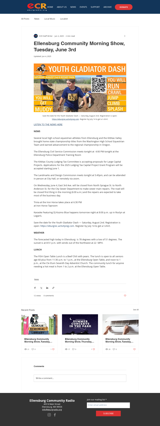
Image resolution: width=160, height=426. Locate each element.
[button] (83, 7)
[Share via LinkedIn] (47, 288)
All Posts (25, 18)
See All (136, 309)
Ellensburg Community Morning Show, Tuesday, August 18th (37, 340)
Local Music (49, 18)
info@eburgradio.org (52, 409)
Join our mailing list (96, 400)
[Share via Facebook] (35, 288)
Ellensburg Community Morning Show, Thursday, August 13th (78, 340)
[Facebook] (55, 415)
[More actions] (124, 35)
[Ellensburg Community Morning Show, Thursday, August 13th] (80, 324)
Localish (64, 18)
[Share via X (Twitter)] (41, 288)
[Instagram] (49, 415)
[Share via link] (53, 288)
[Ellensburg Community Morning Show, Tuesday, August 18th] (39, 324)
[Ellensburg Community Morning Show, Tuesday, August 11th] (120, 324)
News (36, 18)
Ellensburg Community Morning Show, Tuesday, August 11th (118, 340)
